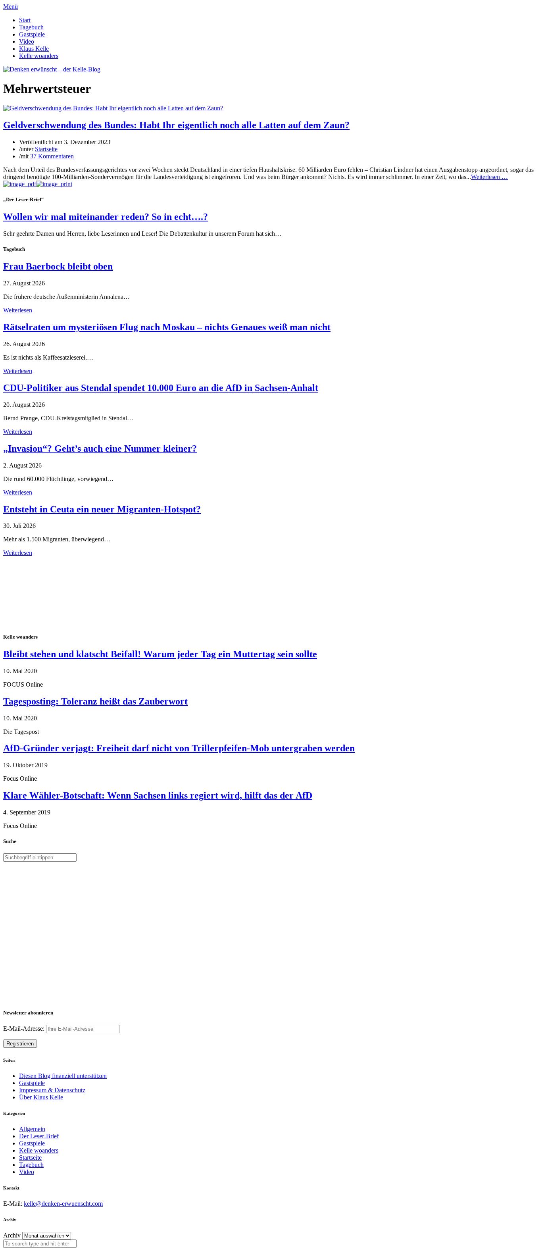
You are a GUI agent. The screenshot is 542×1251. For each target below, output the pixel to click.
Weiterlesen (17, 310)
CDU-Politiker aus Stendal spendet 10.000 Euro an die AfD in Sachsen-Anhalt (160, 388)
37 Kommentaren (52, 156)
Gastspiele (32, 34)
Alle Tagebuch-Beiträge (33, 559)
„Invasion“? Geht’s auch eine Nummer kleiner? (100, 448)
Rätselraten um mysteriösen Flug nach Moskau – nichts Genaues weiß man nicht (167, 327)
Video (26, 41)
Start (25, 20)
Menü (10, 6)
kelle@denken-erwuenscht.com (63, 1203)
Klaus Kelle (34, 48)
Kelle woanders (38, 55)
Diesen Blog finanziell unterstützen (63, 1075)
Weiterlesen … (489, 176)
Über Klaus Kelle (41, 1097)
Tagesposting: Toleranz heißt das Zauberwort (95, 701)
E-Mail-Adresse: (24, 1028)
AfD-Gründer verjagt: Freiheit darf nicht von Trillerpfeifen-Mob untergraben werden (179, 748)
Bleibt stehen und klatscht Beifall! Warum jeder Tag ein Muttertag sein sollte (160, 654)
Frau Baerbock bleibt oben (58, 266)
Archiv (12, 1235)
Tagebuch (31, 27)
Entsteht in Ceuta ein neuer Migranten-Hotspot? (102, 509)
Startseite (46, 149)
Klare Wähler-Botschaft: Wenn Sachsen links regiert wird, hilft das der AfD (157, 795)
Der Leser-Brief (39, 1136)
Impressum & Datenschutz (52, 1090)
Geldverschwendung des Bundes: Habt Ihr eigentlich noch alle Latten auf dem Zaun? (176, 125)
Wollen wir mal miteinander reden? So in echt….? (105, 217)
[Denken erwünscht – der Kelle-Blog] (51, 69)
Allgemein (32, 1129)
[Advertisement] (54, 593)
